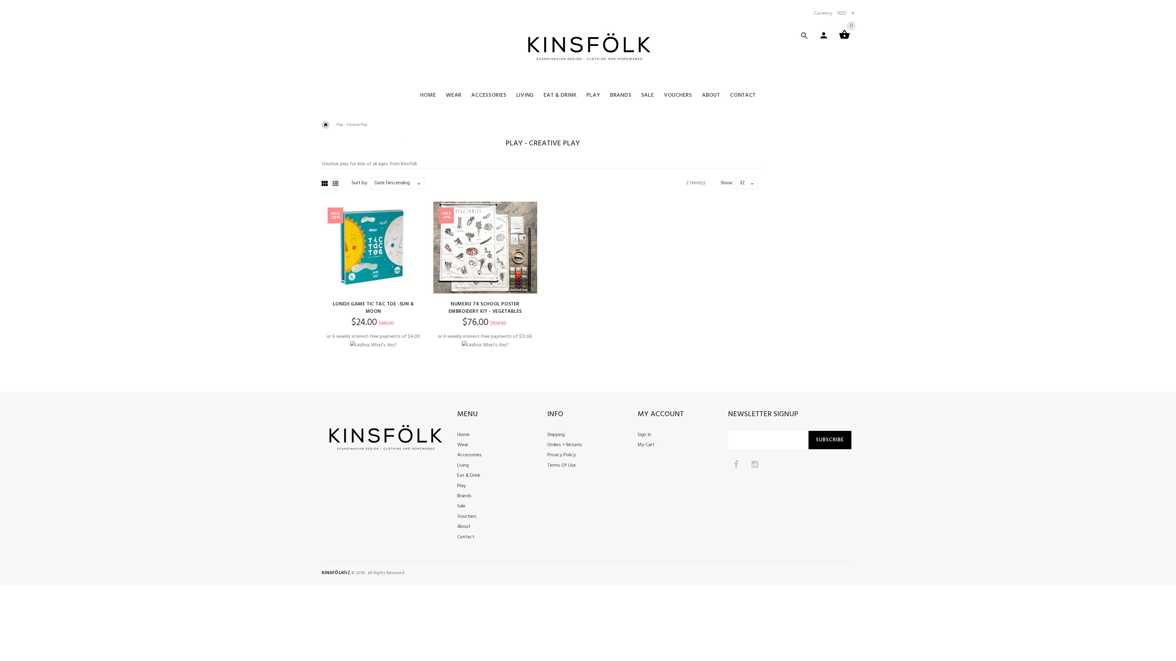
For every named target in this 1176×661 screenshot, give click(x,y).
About (463, 527)
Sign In (644, 435)
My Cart (646, 445)
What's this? (384, 345)
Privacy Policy (561, 455)
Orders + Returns (564, 445)
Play (461, 486)
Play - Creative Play (352, 125)
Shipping (556, 435)
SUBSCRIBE (830, 439)
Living (463, 465)
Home (463, 435)
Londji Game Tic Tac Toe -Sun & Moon (373, 308)
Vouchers (467, 517)
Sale (461, 506)
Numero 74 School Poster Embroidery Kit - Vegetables (485, 308)
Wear (462, 445)
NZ (336, 573)
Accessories (469, 455)
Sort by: (360, 183)
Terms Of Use (561, 465)
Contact (465, 537)
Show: (727, 183)
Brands (464, 496)
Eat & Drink (468, 476)
